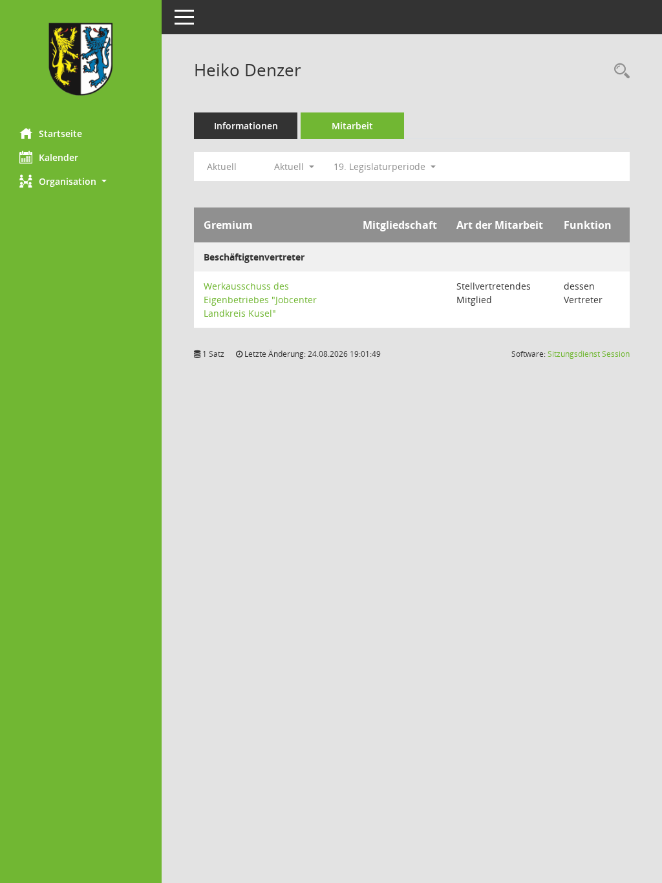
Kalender (58, 157)
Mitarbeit (352, 126)
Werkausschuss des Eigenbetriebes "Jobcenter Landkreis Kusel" (260, 299)
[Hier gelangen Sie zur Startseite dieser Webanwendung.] (81, 59)
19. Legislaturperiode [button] (381, 166)
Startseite (60, 133)
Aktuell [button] (290, 166)
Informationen (246, 126)
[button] (81, 181)
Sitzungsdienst (589, 353)
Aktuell (222, 166)
